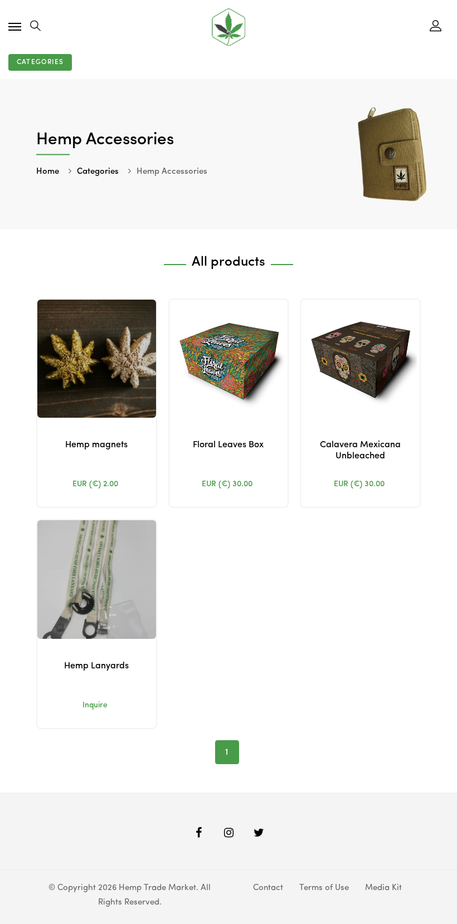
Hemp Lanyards (96, 666)
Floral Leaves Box (228, 445)
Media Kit (383, 888)
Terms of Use (324, 888)
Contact (268, 888)
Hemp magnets (96, 445)
